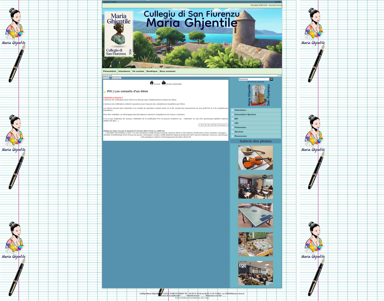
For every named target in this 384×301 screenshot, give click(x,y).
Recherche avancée (256, 82)
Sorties (157, 135)
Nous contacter (168, 71)
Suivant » (223, 125)
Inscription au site (196, 298)
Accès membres (181, 298)
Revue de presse (135, 135)
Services (213, 135)
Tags (207, 298)
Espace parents (161, 133)
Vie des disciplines (140, 133)
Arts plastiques (147, 137)
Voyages (222, 133)
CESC (129, 133)
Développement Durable (172, 137)
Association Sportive (245, 114)
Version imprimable (174, 84)
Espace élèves (175, 133)
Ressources (240, 136)
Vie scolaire (138, 71)
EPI (191, 135)
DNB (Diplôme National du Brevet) (175, 135)
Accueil (106, 78)
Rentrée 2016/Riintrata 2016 (115, 135)
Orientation (148, 135)
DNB (151, 133)
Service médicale (202, 135)
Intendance (124, 71)
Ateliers (190, 133)
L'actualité (109, 133)
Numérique (152, 71)
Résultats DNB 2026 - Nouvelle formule (259, 5)
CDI (183, 133)
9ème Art (187, 137)
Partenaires (199, 133)
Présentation (109, 71)
